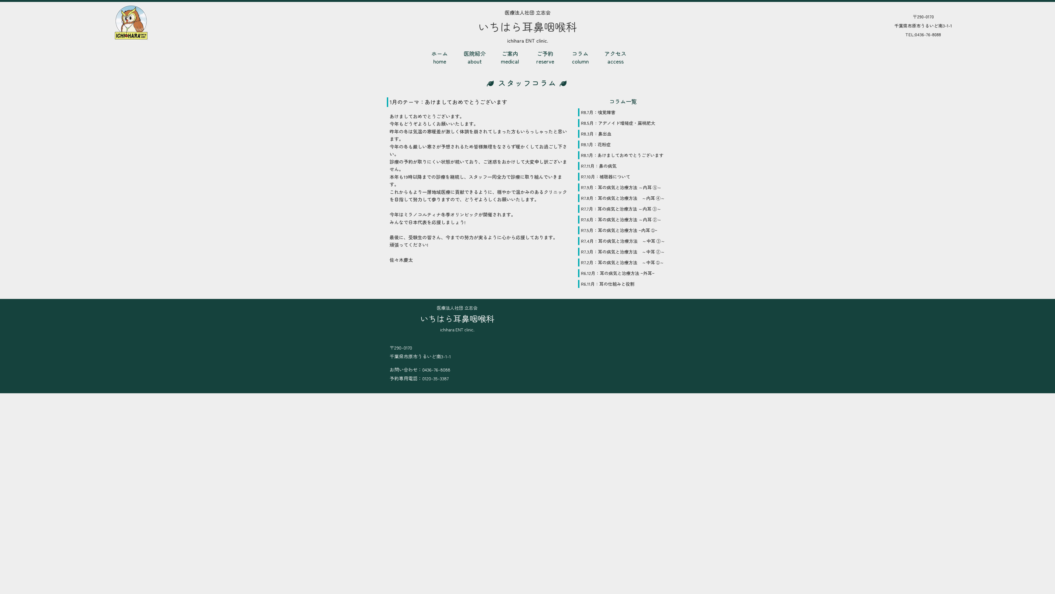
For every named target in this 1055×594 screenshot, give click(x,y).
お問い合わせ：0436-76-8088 (420, 369)
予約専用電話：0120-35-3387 (419, 378)
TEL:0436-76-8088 (923, 34)
